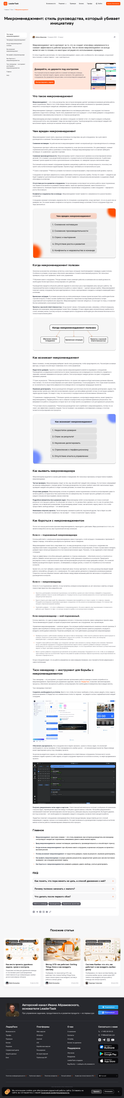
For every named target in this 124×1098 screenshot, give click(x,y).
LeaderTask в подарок (75, 1060)
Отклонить (109, 1091)
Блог (12, 9)
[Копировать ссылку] (50, 912)
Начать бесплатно (113, 3)
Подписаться (109, 1007)
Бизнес (81, 4)
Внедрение (71, 1057)
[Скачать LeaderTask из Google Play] (108, 1054)
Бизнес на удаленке (74, 1043)
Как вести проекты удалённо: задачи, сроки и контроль (19, 965)
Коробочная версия (43, 1046)
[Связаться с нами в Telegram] (104, 1039)
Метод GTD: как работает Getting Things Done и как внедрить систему (61, 967)
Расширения (41, 1050)
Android (39, 1039)
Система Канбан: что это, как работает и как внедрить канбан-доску (101, 967)
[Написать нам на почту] (47, 912)
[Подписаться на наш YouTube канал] (112, 1039)
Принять (96, 1091)
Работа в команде (40, 904)
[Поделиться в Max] (43, 912)
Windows (40, 1035)
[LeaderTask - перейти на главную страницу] (11, 3)
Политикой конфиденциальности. (55, 1093)
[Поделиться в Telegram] (37, 912)
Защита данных (11, 1054)
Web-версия (41, 1031)
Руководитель (54, 904)
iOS (38, 1043)
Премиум (73, 4)
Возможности (51, 4)
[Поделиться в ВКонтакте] (34, 912)
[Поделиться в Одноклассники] (40, 912)
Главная (6, 9)
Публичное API (42, 1057)
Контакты (70, 1035)
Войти (100, 4)
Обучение (70, 1053)
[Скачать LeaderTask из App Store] (108, 1060)
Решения (62, 4)
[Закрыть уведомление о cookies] (118, 1091)
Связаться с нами (108, 1026)
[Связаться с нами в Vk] (99, 1039)
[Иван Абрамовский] (12, 1010)
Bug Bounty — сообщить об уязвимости (80, 1064)
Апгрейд (70, 1039)
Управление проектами (71, 904)
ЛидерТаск (85, 682)
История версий (42, 1054)
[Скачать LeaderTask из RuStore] (108, 1047)
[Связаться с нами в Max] (108, 1039)
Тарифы (89, 4)
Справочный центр (12, 1050)
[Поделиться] (114, 37)
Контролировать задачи (44, 82)
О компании (71, 1031)
